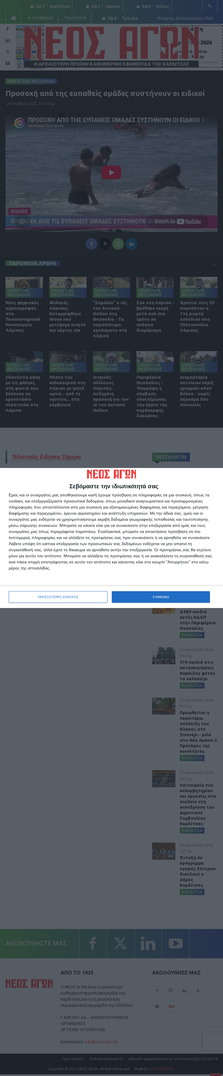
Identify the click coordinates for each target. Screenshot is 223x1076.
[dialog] (111, 538)
